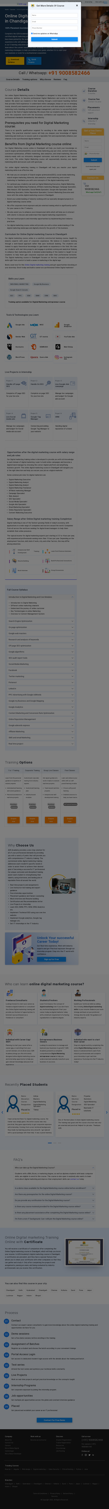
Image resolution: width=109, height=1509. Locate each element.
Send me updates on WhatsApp (45, 34)
